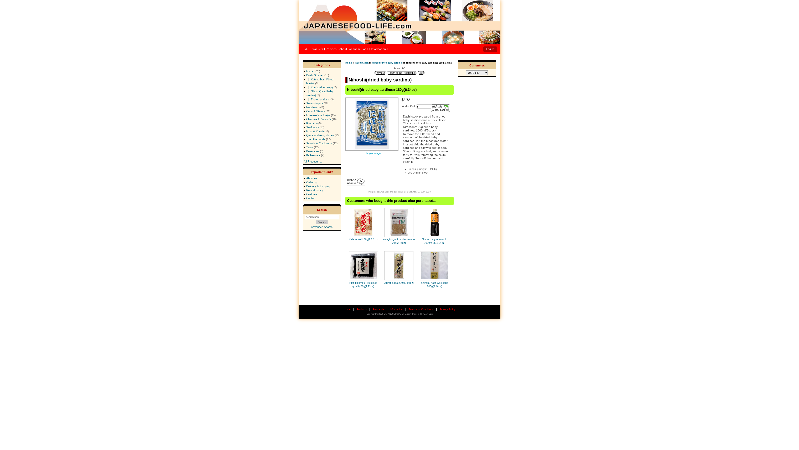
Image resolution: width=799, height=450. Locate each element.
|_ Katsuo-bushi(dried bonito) (319, 81)
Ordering (311, 182)
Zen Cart (428, 314)
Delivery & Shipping (318, 186)
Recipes (331, 49)
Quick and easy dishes (322, 135)
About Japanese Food (353, 49)
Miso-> (313, 71)
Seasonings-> (317, 103)
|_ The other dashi (320, 99)
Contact (311, 198)
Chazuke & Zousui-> (321, 119)
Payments (378, 309)
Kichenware (315, 155)
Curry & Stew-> (318, 111)
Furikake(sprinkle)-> (321, 115)
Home (348, 62)
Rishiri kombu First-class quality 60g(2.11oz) (363, 284)
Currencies (477, 65)
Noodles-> (315, 107)
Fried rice (313, 123)
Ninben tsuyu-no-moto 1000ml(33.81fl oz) (434, 241)
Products (317, 49)
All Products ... (313, 160)
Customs (311, 194)
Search (322, 209)
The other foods (318, 139)
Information (378, 49)
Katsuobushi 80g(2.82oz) (363, 239)
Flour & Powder (317, 131)
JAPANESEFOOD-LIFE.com (397, 314)
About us (311, 178)
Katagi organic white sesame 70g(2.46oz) (399, 241)
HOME (304, 49)
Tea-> (312, 147)
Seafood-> (315, 127)
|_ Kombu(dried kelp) (321, 87)
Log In (490, 49)
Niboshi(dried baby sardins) (387, 62)
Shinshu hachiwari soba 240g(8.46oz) (434, 284)
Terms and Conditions (421, 309)
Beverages (314, 151)
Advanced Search (322, 227)
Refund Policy (314, 190)
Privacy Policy (447, 309)
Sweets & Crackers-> (321, 143)
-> (317, 75)
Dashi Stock (361, 62)
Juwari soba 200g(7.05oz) (399, 282)
